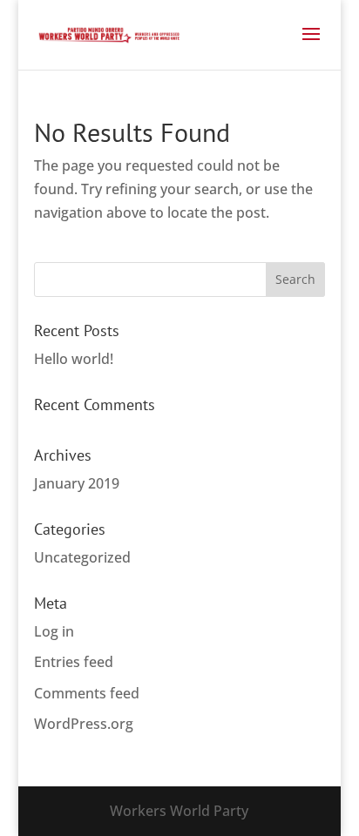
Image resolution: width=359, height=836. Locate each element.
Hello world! (73, 358)
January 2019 (76, 483)
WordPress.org (83, 723)
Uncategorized (82, 557)
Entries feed (73, 661)
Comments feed (86, 693)
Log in (54, 631)
